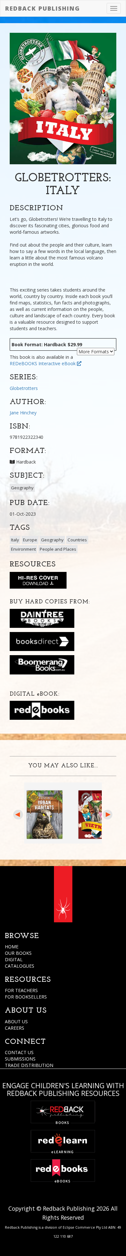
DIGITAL (14, 959)
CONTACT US (19, 1052)
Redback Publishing (42, 8)
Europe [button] (30, 540)
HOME (11, 947)
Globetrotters (24, 388)
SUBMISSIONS (20, 1059)
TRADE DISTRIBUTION (29, 1065)
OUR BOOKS (18, 953)
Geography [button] (22, 488)
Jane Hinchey (23, 413)
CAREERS (14, 1028)
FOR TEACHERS (21, 990)
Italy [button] (15, 540)
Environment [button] (23, 549)
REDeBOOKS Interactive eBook (43, 363)
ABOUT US (16, 1021)
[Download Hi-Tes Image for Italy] (38, 581)
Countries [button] (77, 540)
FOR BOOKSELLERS (26, 997)
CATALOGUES (19, 966)
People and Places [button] (58, 549)
